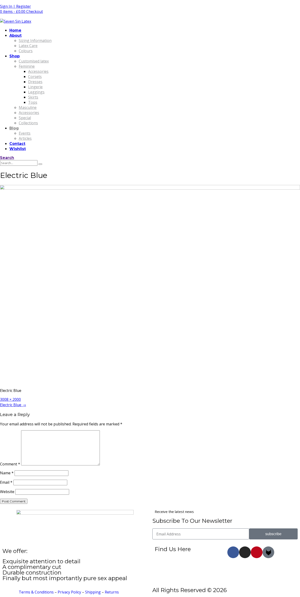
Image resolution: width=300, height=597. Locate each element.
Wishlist (17, 149)
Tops (32, 102)
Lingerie (35, 86)
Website (7, 491)
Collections (28, 122)
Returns (112, 592)
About (15, 35)
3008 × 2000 (10, 399)
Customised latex (34, 61)
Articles (25, 138)
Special (25, 117)
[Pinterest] (256, 552)
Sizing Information (35, 40)
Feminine (27, 66)
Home (15, 30)
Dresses (35, 81)
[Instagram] (245, 552)
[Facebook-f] (233, 552)
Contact (17, 143)
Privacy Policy (69, 592)
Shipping (93, 592)
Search (7, 157)
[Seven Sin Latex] (15, 21)
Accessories (38, 71)
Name (7, 472)
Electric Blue (13, 404)
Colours (26, 50)
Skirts (33, 97)
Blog (14, 128)
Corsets (35, 76)
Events (24, 133)
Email (6, 482)
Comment (10, 464)
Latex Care (28, 45)
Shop (14, 56)
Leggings (36, 92)
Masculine (28, 107)
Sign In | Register (15, 6)
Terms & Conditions (36, 592)
